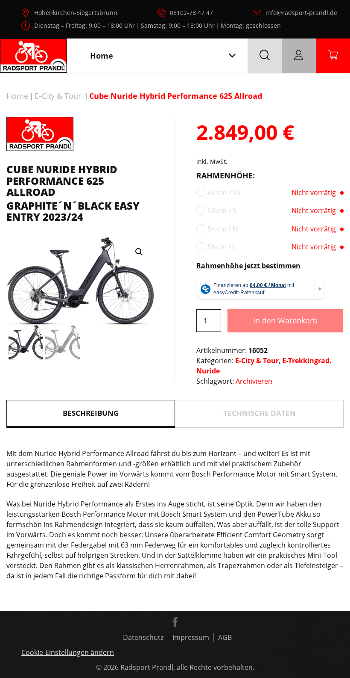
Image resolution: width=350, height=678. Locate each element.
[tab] (90, 414)
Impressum (190, 637)
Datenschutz (143, 637)
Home (17, 96)
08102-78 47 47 (191, 13)
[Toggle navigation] (232, 56)
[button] (139, 252)
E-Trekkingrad (306, 360)
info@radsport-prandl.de (301, 13)
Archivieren (254, 381)
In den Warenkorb (285, 320)
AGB (225, 637)
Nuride (208, 371)
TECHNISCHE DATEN (259, 413)
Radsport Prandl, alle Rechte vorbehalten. (187, 667)
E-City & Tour (58, 96)
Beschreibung (91, 413)
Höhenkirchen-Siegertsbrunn (75, 13)
